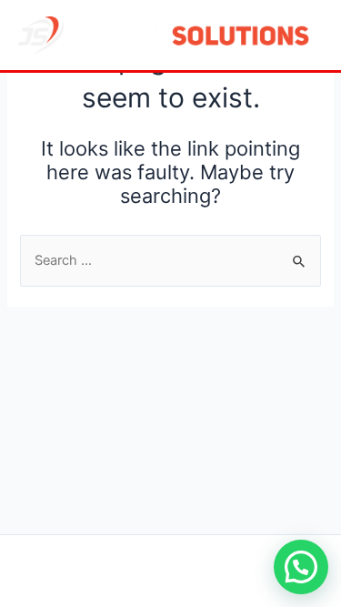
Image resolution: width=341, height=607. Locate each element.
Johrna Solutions (272, 566)
